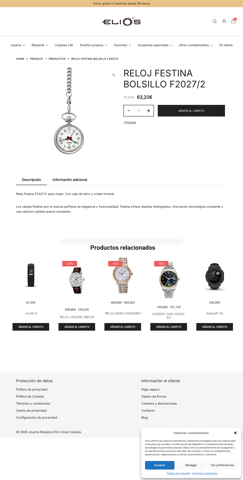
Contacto (148, 410)
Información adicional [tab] (70, 180)
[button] (235, 433)
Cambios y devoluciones (159, 403)
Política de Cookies (30, 396)
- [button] (128, 110)
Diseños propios (91, 45)
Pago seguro (150, 389)
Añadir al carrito (191, 110)
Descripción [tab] (31, 180)
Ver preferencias (222, 465)
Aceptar (159, 465)
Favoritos (120, 45)
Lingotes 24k (64, 45)
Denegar (191, 465)
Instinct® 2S (214, 313)
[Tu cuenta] (224, 21)
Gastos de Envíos (153, 396)
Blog (144, 417)
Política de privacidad (178, 473)
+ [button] (148, 110)
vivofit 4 (31, 313)
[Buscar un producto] (214, 21)
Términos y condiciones (204, 473)
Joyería (15, 45)
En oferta (226, 45)
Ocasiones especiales (153, 45)
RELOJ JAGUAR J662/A (77, 317)
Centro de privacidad (31, 410)
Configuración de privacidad (36, 417)
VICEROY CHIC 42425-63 (168, 315)
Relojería (38, 45)
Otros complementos (194, 45)
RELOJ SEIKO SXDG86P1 (123, 313)
